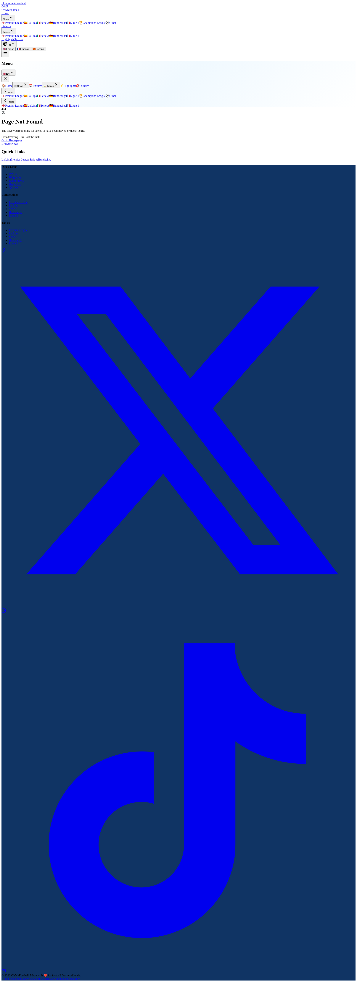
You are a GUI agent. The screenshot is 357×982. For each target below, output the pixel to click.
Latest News (16, 180)
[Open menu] (5, 54)
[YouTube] (3, 971)
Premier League (20, 159)
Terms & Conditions (55, 978)
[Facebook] (3, 251)
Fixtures (6, 26)
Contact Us (19, 978)
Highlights (7, 39)
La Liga (6, 159)
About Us (7, 978)
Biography (15, 177)
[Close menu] (5, 79)
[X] (178, 606)
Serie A (33, 159)
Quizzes (18, 39)
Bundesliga (44, 159)
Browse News (9, 143)
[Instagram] (3, 611)
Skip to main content (13, 3)
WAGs (13, 174)
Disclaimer (73, 978)
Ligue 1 (13, 215)
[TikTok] (178, 966)
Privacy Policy (34, 978)
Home (5, 13)
